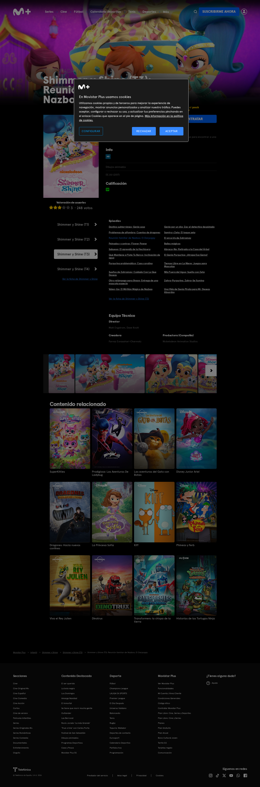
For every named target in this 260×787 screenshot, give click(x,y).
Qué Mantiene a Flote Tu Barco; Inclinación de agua (134, 256)
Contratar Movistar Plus (169, 708)
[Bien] (64, 207)
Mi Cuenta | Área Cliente (169, 693)
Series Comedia (20, 738)
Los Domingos (67, 693)
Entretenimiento (21, 748)
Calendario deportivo (105, 11)
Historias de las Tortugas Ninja (195, 618)
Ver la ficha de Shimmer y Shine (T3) (129, 298)
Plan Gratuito (164, 728)
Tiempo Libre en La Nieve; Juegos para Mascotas (185, 265)
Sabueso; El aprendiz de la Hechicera (129, 249)
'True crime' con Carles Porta (75, 728)
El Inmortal (66, 703)
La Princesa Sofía (103, 545)
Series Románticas (22, 733)
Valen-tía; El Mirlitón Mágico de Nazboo (130, 289)
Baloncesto (115, 713)
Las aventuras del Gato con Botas (151, 473)
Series (49, 11)
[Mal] (55, 207)
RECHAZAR (143, 131)
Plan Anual (163, 733)
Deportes (149, 11)
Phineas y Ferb (185, 545)
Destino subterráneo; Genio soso (127, 226)
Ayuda (215, 683)
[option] (62, 373)
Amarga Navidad (69, 698)
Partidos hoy (116, 748)
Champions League (119, 688)
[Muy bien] (68, 207)
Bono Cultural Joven (167, 738)
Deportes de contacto (120, 733)
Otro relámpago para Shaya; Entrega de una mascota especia (133, 282)
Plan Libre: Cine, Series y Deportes (174, 713)
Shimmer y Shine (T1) (73, 224)
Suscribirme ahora (219, 12)
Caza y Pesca (67, 748)
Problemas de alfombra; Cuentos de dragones (134, 232)
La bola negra (68, 688)
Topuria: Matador (118, 728)
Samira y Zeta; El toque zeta (179, 232)
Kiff (136, 545)
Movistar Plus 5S (69, 753)
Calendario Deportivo (120, 743)
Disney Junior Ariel (188, 471)
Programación (116, 753)
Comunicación (165, 753)
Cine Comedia (20, 698)
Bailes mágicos (172, 243)
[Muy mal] (51, 207)
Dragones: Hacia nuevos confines (65, 547)
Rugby (112, 723)
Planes (161, 723)
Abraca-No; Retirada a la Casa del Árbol (186, 249)
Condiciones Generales (169, 698)
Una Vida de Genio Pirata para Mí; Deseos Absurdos (187, 291)
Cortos (16, 708)
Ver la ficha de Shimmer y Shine (80, 278)
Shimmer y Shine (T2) (73, 239)
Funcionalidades (166, 688)
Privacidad (141, 775)
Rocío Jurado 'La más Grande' (75, 723)
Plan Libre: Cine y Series (169, 718)
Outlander (66, 713)
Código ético (164, 703)
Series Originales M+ (23, 728)
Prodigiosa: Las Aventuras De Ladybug (110, 473)
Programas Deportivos (72, 743)
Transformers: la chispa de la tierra (152, 620)
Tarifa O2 (162, 743)
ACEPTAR (171, 131)
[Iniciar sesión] (244, 12)
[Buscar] (195, 11)
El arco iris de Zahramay (177, 237)
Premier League (117, 698)
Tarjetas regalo (165, 748)
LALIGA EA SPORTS (118, 693)
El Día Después (117, 703)
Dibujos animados (69, 738)
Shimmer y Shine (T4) (73, 269)
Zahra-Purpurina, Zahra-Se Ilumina (184, 280)
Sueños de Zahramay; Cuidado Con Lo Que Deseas (132, 273)
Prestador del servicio (97, 775)
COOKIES (159, 775)
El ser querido (68, 683)
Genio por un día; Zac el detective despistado (189, 226)
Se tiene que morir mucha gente (76, 708)
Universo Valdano (118, 708)
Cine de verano (20, 713)
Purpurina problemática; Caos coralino (131, 263)
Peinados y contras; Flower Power (128, 243)
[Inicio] (22, 12)
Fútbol (78, 11)
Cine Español (19, 693)
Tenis (131, 11)
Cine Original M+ (21, 688)
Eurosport (114, 738)
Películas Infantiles (22, 718)
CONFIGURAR (91, 131)
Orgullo (16, 753)
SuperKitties (57, 471)
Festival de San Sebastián (73, 733)
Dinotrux (97, 618)
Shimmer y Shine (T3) (73, 254)
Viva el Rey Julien (60, 618)
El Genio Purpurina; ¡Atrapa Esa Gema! (186, 254)
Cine (63, 11)
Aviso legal (122, 775)
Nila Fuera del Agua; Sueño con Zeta (184, 272)
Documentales (20, 743)
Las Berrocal (67, 718)
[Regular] (60, 207)
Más (166, 12)
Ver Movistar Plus (166, 683)
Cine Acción (18, 703)
